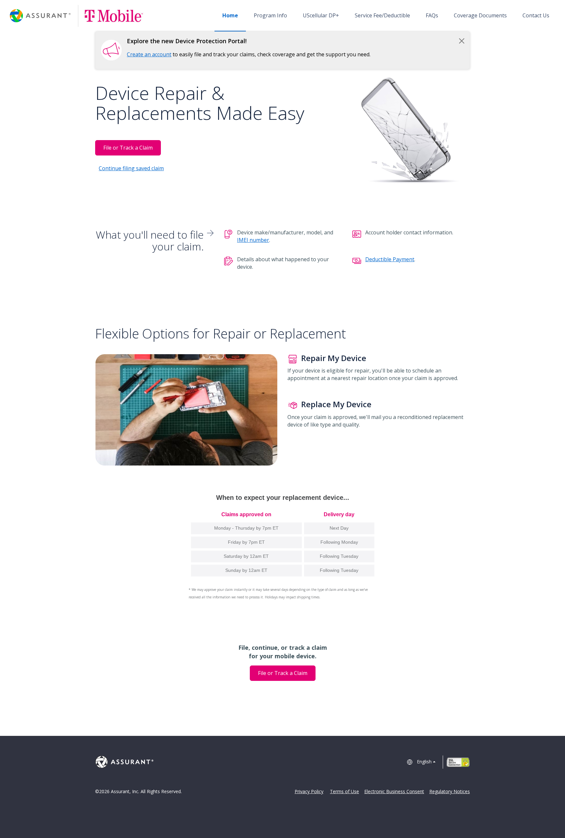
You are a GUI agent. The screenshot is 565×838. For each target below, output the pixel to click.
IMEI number (253, 240)
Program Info (270, 15)
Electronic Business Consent (394, 791)
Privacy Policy (309, 791)
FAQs (432, 15)
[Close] (462, 41)
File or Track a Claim (128, 147)
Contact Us (535, 15)
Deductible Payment (389, 259)
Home (230, 15)
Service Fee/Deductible (382, 15)
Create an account (149, 54)
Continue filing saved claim (131, 168)
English (424, 761)
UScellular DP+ (321, 15)
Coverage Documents (480, 15)
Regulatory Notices (449, 791)
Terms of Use (344, 791)
